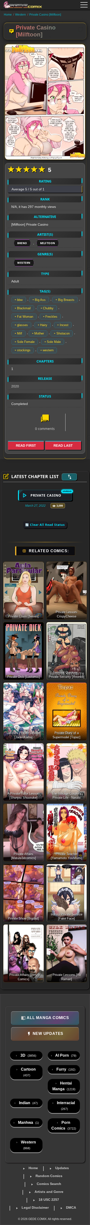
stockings (23, 350)
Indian (28, 1103)
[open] (84, 4)
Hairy (43, 325)
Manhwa (28, 1122)
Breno (22, 243)
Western (20, 14)
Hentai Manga (63, 1086)
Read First (26, 445)
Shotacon (63, 333)
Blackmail (24, 308)
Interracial (65, 1106)
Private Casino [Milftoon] (45, 14)
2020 (15, 386)
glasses (22, 325)
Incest (64, 325)
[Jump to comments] (45, 419)
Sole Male (54, 342)
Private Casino (45, 495)
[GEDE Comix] (20, 4)
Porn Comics (63, 1125)
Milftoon (47, 243)
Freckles (51, 316)
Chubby (48, 308)
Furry (65, 1069)
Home (8, 14)
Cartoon (28, 1072)
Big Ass (40, 300)
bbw (20, 300)
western (48, 350)
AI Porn (65, 1055)
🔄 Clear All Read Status (45, 525)
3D (27, 1055)
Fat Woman (25, 316)
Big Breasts (66, 300)
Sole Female (26, 342)
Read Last (63, 445)
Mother (39, 333)
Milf (19, 333)
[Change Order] (69, 477)
